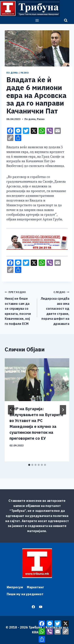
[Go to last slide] (11, 410)
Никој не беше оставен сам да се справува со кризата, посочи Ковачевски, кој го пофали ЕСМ (18, 308)
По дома (12, 72)
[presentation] (37, 379)
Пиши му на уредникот (25, 594)
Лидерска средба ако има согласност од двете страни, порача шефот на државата (55, 308)
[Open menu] (37, 20)
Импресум (15, 587)
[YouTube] (40, 607)
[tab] (29, 465)
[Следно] (63, 410)
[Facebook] (33, 607)
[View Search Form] (65, 20)
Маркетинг (35, 587)
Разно (25, 72)
